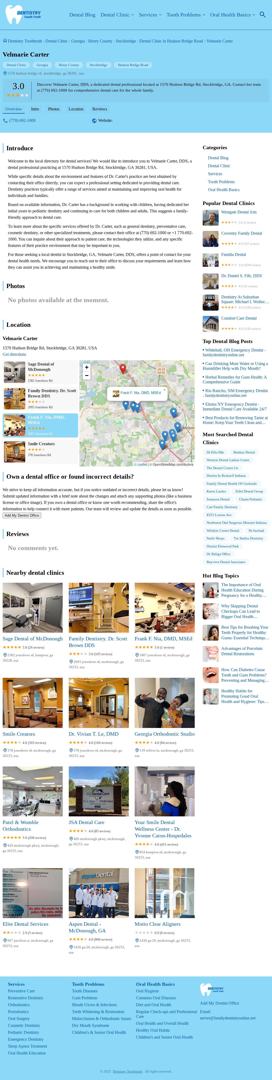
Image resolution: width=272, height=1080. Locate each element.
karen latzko (216, 491)
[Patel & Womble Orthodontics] (33, 791)
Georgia (78, 41)
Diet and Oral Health (153, 1004)
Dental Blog (82, 15)
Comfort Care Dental (241, 323)
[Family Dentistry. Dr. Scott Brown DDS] (99, 608)
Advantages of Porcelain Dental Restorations (241, 651)
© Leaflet (140, 464)
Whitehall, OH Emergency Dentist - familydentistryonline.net (234, 352)
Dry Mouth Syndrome (90, 1025)
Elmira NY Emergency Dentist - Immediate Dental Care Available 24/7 (235, 406)
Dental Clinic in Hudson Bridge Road (171, 41)
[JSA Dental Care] (99, 791)
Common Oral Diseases (156, 998)
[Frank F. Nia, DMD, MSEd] (165, 608)
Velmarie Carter (219, 41)
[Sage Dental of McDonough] (33, 608)
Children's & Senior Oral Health (99, 1032)
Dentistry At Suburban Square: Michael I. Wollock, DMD (244, 302)
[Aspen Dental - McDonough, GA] (99, 893)
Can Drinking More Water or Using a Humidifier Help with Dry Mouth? (235, 366)
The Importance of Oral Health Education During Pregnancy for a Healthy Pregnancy (233, 590)
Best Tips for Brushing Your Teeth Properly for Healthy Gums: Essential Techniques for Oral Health (236, 633)
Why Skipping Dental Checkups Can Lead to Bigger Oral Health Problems (231, 611)
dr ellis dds (215, 452)
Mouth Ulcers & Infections (94, 1004)
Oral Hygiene (147, 991)
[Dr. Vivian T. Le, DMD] (99, 703)
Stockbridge (126, 41)
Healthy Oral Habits (153, 1030)
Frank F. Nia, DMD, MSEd (141, 393)
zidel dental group (249, 491)
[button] (123, 369)
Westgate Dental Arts (239, 217)
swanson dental (218, 499)
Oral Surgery (19, 1018)
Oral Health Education (27, 1053)
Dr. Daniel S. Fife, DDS (241, 280)
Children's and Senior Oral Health (164, 1037)
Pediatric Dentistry (23, 1032)
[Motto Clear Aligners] (165, 893)
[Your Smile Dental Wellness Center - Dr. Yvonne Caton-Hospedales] (165, 791)
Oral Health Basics (230, 15)
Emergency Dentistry (26, 1039)
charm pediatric (250, 499)
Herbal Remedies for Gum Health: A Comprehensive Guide (235, 379)
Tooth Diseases (84, 991)
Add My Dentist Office (22, 515)
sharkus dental (244, 452)
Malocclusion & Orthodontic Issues (101, 1018)
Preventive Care (21, 991)
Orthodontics (19, 1004)
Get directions (14, 354)
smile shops (215, 538)
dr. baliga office (219, 554)
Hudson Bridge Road (133, 65)
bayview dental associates (226, 562)
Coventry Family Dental (241, 238)
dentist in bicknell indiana (226, 476)
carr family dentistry (222, 507)
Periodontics (18, 1011)
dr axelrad (256, 531)
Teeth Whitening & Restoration (98, 1011)
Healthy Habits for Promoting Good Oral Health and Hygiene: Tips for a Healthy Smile (233, 696)
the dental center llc (223, 468)
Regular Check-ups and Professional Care (166, 1014)
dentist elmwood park (223, 546)
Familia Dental (241, 259)
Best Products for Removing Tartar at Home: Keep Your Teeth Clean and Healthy (235, 420)
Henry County (100, 41)
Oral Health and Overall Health (162, 1023)
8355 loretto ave (219, 515)
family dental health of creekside (232, 484)
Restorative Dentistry (25, 998)
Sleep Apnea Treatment (27, 1046)
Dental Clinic (115, 15)
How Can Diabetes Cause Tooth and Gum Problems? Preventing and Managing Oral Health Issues (234, 675)
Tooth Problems (184, 15)
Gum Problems (84, 998)
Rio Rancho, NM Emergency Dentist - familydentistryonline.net (235, 393)
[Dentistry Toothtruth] (23, 15)
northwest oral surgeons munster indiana (237, 523)
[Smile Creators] (33, 703)
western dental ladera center (228, 460)
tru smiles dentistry (248, 538)
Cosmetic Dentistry (24, 1025)
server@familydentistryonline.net (228, 1018)
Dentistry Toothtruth (25, 41)
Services (148, 15)
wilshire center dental (223, 531)
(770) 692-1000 (22, 120)
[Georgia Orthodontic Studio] (165, 703)
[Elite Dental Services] (33, 893)
